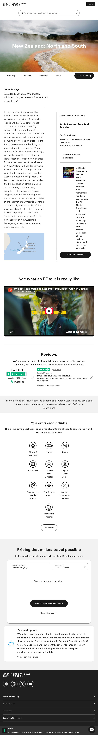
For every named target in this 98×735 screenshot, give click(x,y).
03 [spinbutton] (56, 568)
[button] (11, 76)
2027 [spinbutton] (66, 568)
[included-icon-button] (33, 446)
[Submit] (21, 13)
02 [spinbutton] (61, 568)
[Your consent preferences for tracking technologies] (4, 730)
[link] (14, 4)
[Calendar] (84, 566)
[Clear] (76, 13)
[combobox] (49, 13)
